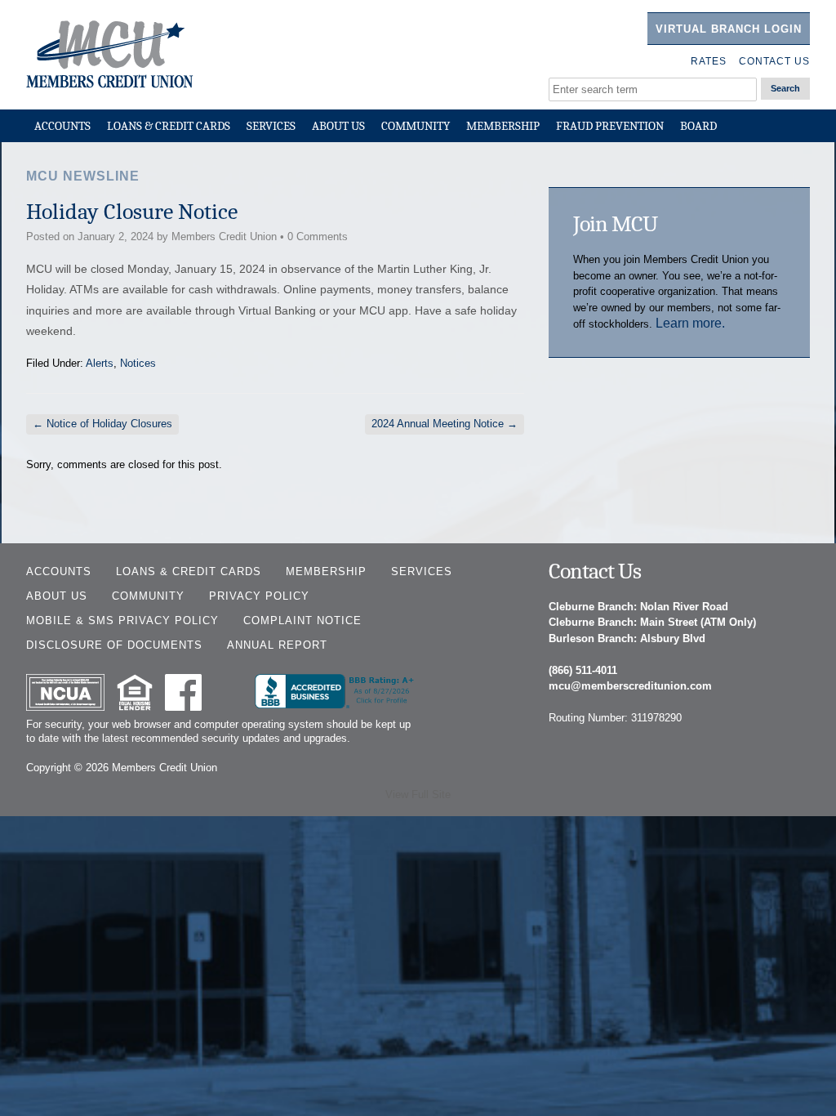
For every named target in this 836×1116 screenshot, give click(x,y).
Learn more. (690, 323)
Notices (138, 363)
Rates (709, 61)
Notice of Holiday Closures (102, 423)
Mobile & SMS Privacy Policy (122, 620)
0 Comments (317, 236)
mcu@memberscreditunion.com (630, 686)
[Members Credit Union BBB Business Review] (336, 705)
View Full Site (418, 794)
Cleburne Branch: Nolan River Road (638, 606)
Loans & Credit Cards (168, 125)
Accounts (62, 125)
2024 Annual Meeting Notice (444, 423)
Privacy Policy (259, 596)
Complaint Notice (302, 620)
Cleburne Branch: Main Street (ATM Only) (652, 622)
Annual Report (277, 645)
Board (698, 125)
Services (271, 125)
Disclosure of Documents (114, 645)
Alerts (99, 363)
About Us (338, 125)
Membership (503, 125)
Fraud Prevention (610, 125)
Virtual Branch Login (729, 29)
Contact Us (774, 61)
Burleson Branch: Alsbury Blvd (627, 638)
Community (415, 125)
